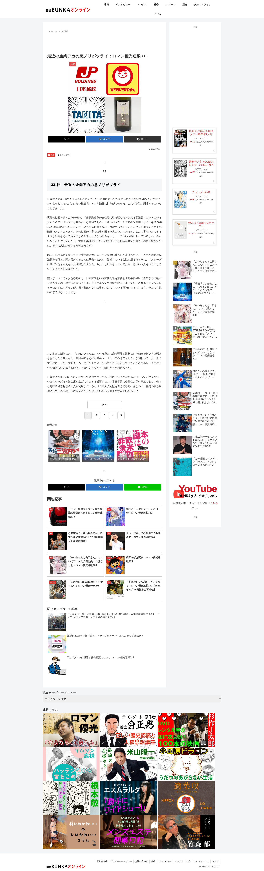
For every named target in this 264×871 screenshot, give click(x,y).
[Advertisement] (104, 42)
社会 (188, 861)
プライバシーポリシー (121, 861)
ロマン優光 (64, 155)
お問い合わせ (141, 861)
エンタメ (179, 861)
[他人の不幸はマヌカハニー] (180, 229)
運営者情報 (102, 861)
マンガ (215, 861)
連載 (52, 155)
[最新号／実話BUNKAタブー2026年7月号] (180, 138)
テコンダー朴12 (201, 192)
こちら (214, 503)
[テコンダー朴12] (180, 199)
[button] (142, 139)
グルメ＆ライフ (201, 861)
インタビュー (165, 861)
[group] (64, 446)
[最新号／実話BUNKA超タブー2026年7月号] (180, 168)
